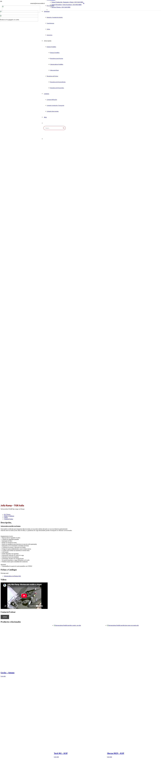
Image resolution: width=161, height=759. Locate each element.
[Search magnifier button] (63, 128)
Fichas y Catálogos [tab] (9, 516)
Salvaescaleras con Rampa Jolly (12, 576)
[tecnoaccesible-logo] (21, 12)
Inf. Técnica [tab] (7, 514)
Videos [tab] (6, 517)
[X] (83, 3)
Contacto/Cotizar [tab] (8, 519)
